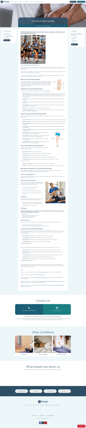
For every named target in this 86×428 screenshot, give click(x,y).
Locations (31, 1)
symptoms (48, 90)
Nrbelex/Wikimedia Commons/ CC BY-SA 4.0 (31, 65)
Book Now (81, 426)
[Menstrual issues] (62, 344)
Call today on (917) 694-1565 (29, 310)
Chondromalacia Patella (43, 272)
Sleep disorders (43, 354)
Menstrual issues (62, 354)
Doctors (12, 1)
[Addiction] (24, 344)
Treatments (26, 1)
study (22, 71)
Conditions (21, 1)
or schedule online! (56, 310)
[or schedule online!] (57, 308)
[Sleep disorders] (43, 344)
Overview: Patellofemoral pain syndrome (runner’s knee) (41, 277)
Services (15, 1)
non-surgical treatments (27, 170)
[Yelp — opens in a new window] (45, 423)
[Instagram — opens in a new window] (43, 423)
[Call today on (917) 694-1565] (29, 308)
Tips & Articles (37, 1)
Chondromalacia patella (41, 274)
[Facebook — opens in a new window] (40, 423)
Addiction (24, 354)
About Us (42, 1)
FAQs (59, 405)
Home (27, 405)
